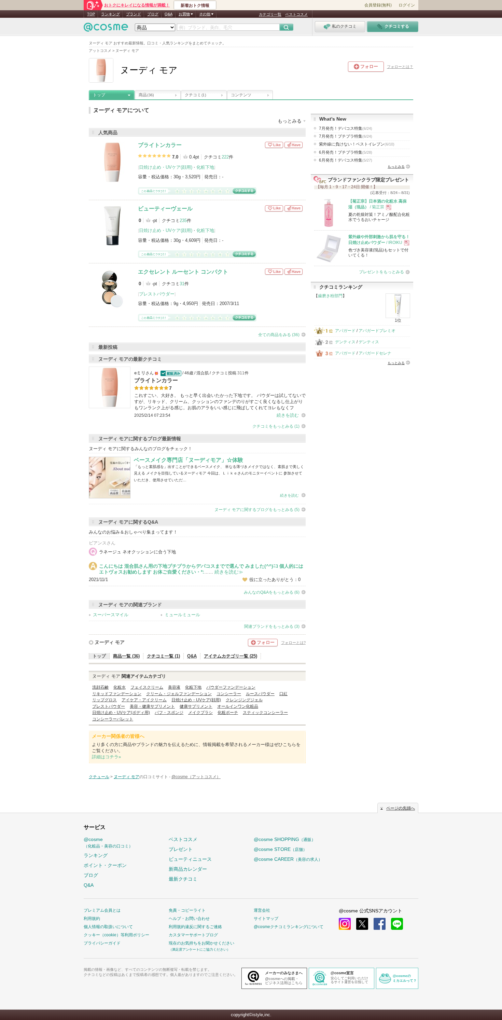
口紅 (283, 693)
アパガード (345, 330)
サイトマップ (266, 918)
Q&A (168, 14)
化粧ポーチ (228, 712)
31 (182, 283)
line (397, 924)
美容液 (174, 687)
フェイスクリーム (146, 687)
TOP (91, 14)
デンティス (345, 342)
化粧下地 (205, 167)
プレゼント (181, 849)
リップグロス (104, 700)
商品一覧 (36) (126, 656)
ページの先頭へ (400, 808)
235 (183, 220)
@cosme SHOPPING (285, 839)
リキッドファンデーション (116, 693)
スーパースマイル (110, 614)
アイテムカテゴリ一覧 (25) (230, 656)
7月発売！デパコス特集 (345, 128)
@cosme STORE (280, 849)
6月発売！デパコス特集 (345, 160)
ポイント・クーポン (105, 865)
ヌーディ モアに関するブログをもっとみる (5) (256, 509)
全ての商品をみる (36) (278, 334)
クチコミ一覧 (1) (163, 656)
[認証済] (170, 373)
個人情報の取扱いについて (108, 926)
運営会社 (262, 910)
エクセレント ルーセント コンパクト (183, 272)
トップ (99, 95)
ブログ (152, 14)
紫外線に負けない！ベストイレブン (356, 144)
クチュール (99, 776)
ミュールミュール (182, 614)
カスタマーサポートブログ (193, 935)
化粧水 (119, 687)
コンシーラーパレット (112, 719)
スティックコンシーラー (265, 712)
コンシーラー (229, 693)
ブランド (133, 14)
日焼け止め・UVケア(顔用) (165, 167)
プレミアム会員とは (102, 910)
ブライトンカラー (160, 145)
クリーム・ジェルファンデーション (179, 693)
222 (225, 157)
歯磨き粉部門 (330, 295)
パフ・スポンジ (169, 712)
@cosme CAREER (288, 859)
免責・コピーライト (187, 910)
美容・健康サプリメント (152, 706)
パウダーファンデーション (230, 687)
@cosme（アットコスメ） (196, 776)
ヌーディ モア (110, 642)
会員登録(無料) (378, 5)
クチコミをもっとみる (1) (275, 426)
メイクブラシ (200, 712)
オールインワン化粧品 (237, 706)
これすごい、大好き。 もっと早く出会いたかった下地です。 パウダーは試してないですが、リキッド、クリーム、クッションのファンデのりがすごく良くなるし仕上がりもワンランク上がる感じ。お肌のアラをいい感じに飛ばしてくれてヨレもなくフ (220, 401)
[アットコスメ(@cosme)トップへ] (106, 28)
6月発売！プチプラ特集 (345, 152)
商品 (146, 95)
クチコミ (195, 95)
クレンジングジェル (244, 700)
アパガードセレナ (375, 353)
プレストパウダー (157, 294)
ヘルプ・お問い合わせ (189, 918)
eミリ (139, 372)
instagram (345, 924)
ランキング (110, 14)
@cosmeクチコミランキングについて (288, 926)
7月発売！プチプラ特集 (345, 136)
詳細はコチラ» (106, 756)
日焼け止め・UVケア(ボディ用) (121, 712)
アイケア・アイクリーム (144, 700)
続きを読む (288, 415)
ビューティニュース (190, 859)
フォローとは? (293, 642)
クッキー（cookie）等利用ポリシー (116, 935)
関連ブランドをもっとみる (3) (271, 626)
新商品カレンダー (188, 869)
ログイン (407, 5)
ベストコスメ (296, 14)
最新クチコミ (183, 879)
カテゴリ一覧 (270, 14)
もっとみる (396, 166)
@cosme (108, 843)
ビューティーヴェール (165, 208)
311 (241, 373)
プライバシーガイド (102, 943)
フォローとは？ (400, 67)
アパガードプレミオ (377, 330)
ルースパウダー (260, 693)
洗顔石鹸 (100, 687)
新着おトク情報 (195, 5)
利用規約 (92, 918)
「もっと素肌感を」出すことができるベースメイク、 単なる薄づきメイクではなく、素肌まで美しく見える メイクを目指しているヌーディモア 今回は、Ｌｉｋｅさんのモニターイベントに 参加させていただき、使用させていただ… (219, 473)
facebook (380, 924)
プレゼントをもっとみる (381, 272)
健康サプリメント (196, 706)
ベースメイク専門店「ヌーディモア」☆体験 (188, 460)
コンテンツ (241, 95)
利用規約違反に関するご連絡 (195, 926)
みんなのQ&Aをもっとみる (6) (271, 592)
